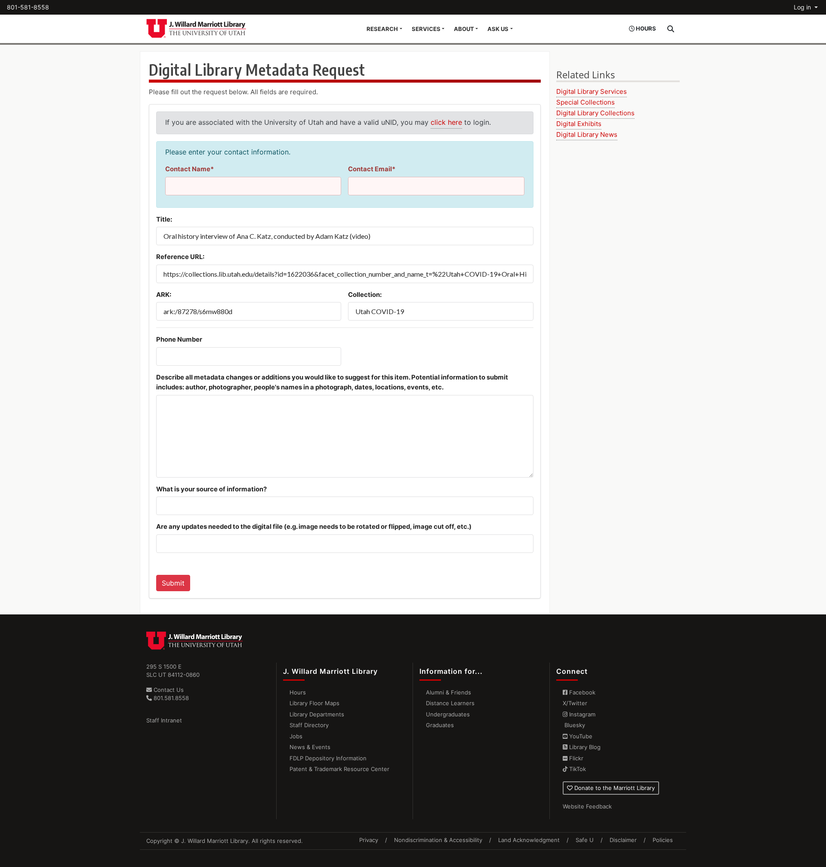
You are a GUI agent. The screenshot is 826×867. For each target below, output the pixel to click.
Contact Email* (371, 169)
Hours (298, 692)
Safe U (585, 839)
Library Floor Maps (314, 703)
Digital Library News (586, 134)
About (464, 28)
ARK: (163, 295)
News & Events (310, 747)
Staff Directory (309, 725)
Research (382, 28)
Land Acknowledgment (529, 839)
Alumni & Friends (448, 692)
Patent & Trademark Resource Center (339, 768)
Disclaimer (623, 839)
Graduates (440, 725)
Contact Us (168, 689)
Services (426, 28)
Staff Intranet (164, 720)
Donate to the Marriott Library (614, 787)
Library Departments (317, 714)
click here (446, 122)
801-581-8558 (28, 7)
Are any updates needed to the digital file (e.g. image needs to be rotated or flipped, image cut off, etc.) (314, 527)
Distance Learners (450, 703)
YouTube (579, 736)
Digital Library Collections (595, 113)
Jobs (296, 736)
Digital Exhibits (578, 124)
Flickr (575, 758)
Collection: (365, 295)
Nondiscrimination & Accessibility (438, 839)
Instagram (581, 714)
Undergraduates (448, 714)
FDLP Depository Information (328, 758)
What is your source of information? (211, 489)
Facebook (581, 692)
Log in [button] (803, 7)
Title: (164, 219)
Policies (663, 839)
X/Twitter (575, 703)
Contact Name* (189, 169)
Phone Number (179, 339)
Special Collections (585, 102)
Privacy (368, 839)
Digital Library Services (591, 91)
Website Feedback (587, 806)
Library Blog (584, 747)
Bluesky (574, 725)
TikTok (576, 768)
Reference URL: (180, 257)
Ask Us (498, 28)
